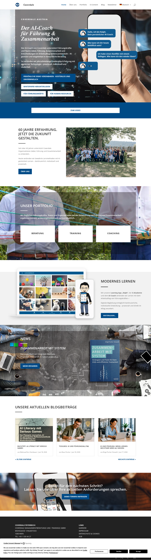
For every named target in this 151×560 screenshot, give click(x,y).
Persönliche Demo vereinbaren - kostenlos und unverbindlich (46, 78)
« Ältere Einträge (23, 459)
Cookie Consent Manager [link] (12, 543)
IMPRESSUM (83, 531)
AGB (80, 536)
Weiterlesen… (109, 315)
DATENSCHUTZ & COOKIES (89, 534)
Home (63, 5)
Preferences (99, 551)
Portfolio (83, 5)
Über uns (73, 5)
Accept (138, 551)
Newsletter (112, 5)
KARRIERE (82, 528)
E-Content (94, 5)
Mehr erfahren (30, 366)
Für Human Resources (60, 93)
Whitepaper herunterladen (36, 86)
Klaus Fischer (66, 452)
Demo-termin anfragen (75, 496)
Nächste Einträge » (127, 459)
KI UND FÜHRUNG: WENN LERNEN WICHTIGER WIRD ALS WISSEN (114, 447)
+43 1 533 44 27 (25, 536)
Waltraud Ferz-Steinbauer (28, 452)
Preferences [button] (53, 553)
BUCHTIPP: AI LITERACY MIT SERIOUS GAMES (32, 447)
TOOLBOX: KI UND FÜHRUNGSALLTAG (74, 446)
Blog (103, 5)
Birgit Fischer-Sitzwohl (110, 452)
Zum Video (75, 110)
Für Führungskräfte (33, 93)
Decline (118, 551)
